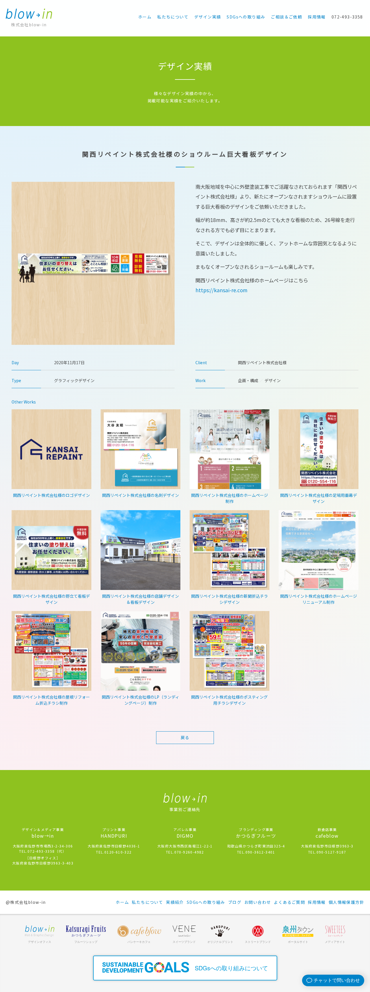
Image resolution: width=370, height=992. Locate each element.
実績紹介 (175, 902)
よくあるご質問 (289, 902)
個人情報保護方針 (346, 902)
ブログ (234, 902)
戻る (185, 737)
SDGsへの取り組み (246, 17)
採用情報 (317, 17)
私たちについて (172, 17)
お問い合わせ (257, 902)
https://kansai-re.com (221, 290)
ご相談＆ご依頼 (286, 17)
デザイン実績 (207, 17)
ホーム (144, 17)
